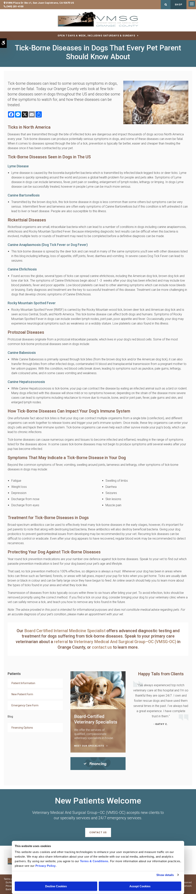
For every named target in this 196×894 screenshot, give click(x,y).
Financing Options (22, 727)
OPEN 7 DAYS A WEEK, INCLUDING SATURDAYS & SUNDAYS (96, 35)
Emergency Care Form (24, 705)
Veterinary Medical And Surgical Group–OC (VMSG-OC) (125, 641)
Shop (178, 4)
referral (61, 641)
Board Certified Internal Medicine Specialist (64, 630)
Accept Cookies (139, 886)
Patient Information (23, 683)
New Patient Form (22, 694)
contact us (102, 647)
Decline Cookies (56, 886)
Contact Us (98, 832)
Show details (165, 875)
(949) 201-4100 (14, 6)
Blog (10, 716)
